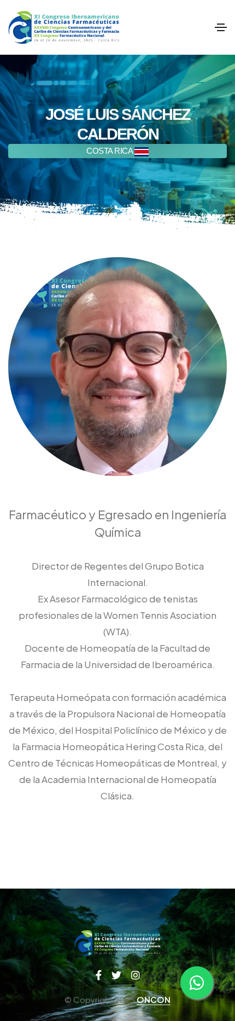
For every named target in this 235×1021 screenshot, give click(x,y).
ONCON (154, 999)
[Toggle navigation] (221, 27)
